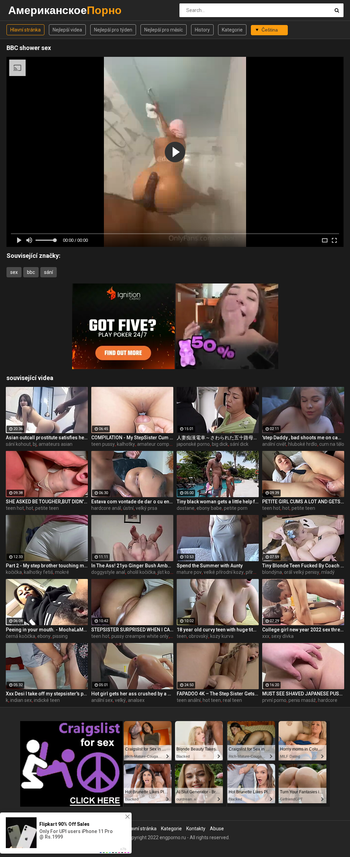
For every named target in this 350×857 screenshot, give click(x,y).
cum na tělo (331, 444)
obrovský (198, 636)
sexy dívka (282, 636)
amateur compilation (159, 444)
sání (48, 272)
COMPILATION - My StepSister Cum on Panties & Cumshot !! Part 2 (132, 437)
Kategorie (232, 30)
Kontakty (195, 828)
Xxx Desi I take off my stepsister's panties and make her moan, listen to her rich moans (47, 693)
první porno (274, 700)
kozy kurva (221, 636)
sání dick (239, 444)
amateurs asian (55, 444)
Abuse (217, 828)
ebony (44, 636)
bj (35, 444)
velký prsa (146, 508)
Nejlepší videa (67, 30)
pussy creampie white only (140, 636)
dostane (185, 508)
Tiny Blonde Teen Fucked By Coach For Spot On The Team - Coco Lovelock (303, 565)
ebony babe (209, 508)
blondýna (272, 572)
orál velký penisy (301, 572)
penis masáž (302, 700)
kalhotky (126, 444)
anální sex (102, 700)
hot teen (212, 700)
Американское (26, 10)
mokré (62, 572)
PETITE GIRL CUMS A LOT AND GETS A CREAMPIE (303, 501)
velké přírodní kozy (224, 572)
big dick (220, 444)
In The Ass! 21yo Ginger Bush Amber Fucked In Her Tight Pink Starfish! (132, 565)
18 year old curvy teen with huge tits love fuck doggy (218, 629)
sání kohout (18, 444)
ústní (128, 508)
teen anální (189, 700)
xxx (265, 636)
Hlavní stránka (25, 30)
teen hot (15, 508)
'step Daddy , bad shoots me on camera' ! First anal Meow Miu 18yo (303, 437)
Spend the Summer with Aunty (210, 565)
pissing (60, 636)
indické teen (47, 700)
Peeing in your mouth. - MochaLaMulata (47, 629)
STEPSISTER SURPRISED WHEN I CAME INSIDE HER (132, 629)
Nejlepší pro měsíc (163, 30)
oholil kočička (141, 572)
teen (182, 636)
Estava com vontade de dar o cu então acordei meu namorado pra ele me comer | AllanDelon (132, 501)
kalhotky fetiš (38, 572)
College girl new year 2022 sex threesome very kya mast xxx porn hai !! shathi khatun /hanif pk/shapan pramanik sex (303, 629)
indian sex (21, 700)
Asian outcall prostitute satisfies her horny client (47, 437)
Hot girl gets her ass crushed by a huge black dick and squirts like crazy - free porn (132, 693)
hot (29, 508)
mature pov (189, 572)
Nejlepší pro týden (113, 30)
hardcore (327, 700)
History (202, 30)
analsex (136, 700)
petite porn (235, 508)
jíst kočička (169, 572)
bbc (31, 272)
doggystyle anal (108, 572)
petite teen (47, 508)
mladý (328, 572)
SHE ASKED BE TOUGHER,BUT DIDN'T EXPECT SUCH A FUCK (47, 501)
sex (14, 272)
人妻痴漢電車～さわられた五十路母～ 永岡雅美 (218, 437)
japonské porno (193, 444)
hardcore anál (106, 508)
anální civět (274, 444)
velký (120, 700)
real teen (232, 700)
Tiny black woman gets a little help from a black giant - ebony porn (218, 501)
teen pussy (103, 444)
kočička (14, 572)
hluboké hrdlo (302, 444)
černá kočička (20, 636)
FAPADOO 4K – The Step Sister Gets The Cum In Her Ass (218, 693)
